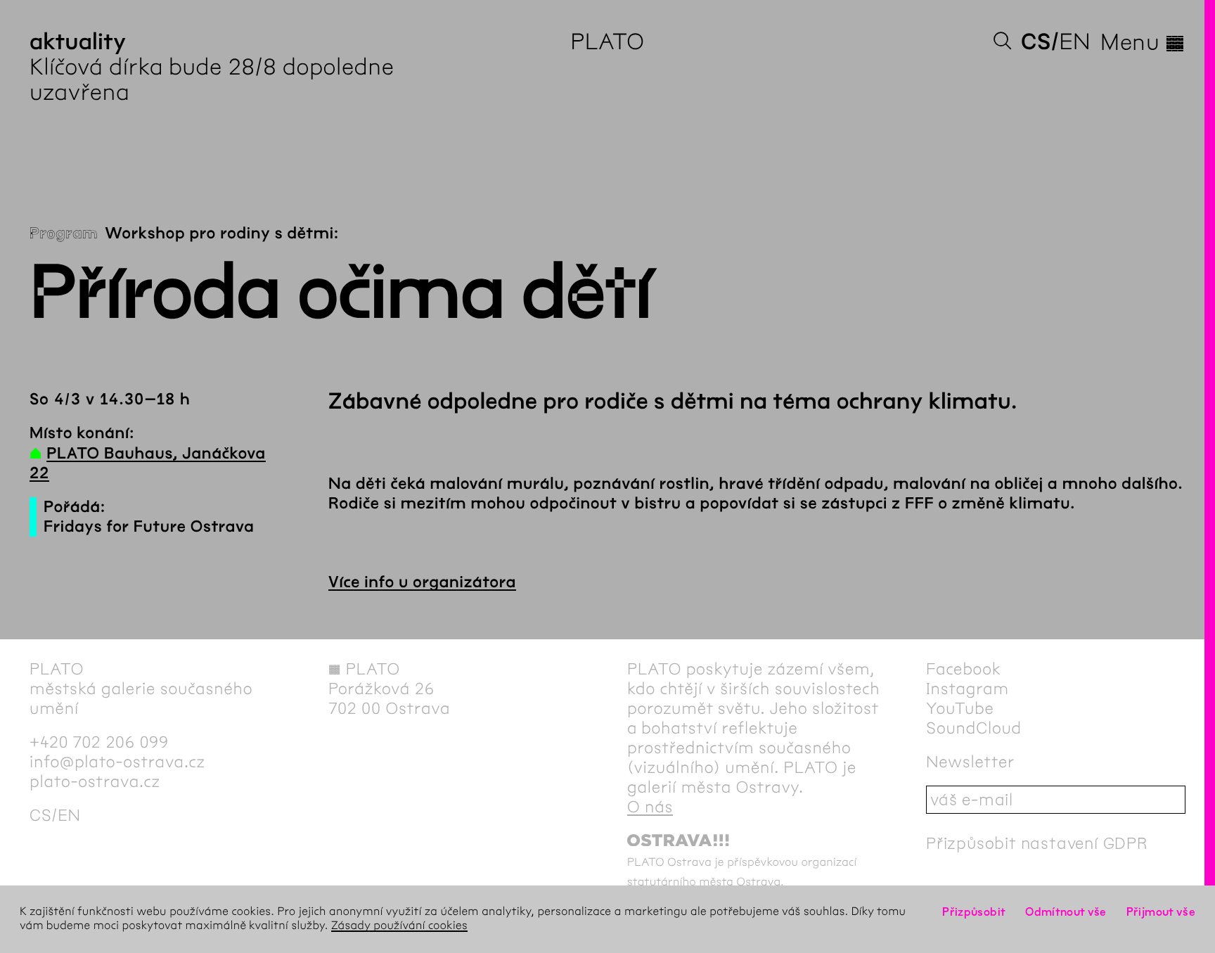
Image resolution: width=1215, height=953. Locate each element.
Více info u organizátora (422, 582)
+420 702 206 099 (99, 742)
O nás (650, 807)
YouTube (960, 708)
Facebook (963, 669)
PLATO (607, 42)
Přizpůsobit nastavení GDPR (1037, 843)
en (1075, 42)
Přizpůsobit (973, 912)
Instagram (967, 688)
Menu (1142, 42)
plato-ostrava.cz (95, 781)
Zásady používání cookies (399, 926)
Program (64, 233)
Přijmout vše (1160, 912)
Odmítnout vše (1066, 912)
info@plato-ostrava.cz (117, 762)
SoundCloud (974, 728)
